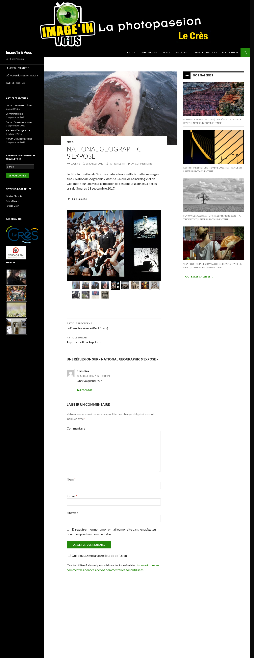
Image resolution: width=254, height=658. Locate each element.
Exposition (181, 52)
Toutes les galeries (198, 276)
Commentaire (76, 428)
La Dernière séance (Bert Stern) (87, 326)
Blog (166, 52)
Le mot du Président (17, 68)
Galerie (75, 163)
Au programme (149, 52)
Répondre (86, 390)
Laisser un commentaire (206, 122)
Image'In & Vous (19, 52)
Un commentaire (141, 163)
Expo (70, 142)
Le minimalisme (192, 167)
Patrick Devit (117, 163)
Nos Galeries (203, 75)
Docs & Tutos (230, 52)
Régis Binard (12, 200)
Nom (71, 479)
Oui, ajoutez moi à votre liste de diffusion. (99, 555)
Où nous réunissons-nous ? (22, 75)
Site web (72, 512)
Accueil (131, 52)
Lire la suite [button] (79, 198)
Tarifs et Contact (16, 83)
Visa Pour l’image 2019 (197, 263)
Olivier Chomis (14, 196)
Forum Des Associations (198, 119)
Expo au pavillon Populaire (84, 340)
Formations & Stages (205, 52)
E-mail (72, 496)
